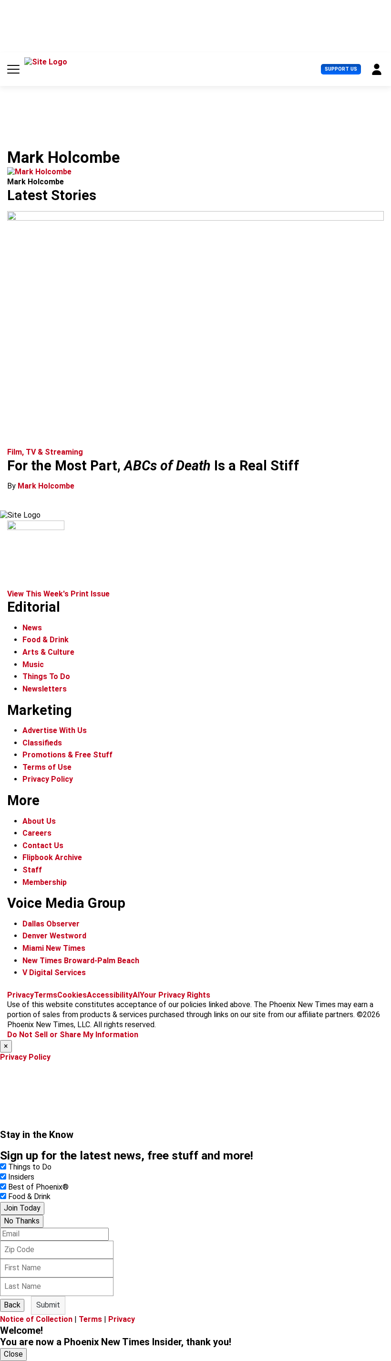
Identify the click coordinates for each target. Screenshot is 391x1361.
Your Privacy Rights (175, 994)
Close (13, 1354)
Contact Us (42, 845)
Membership (44, 882)
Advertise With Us (54, 730)
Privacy (20, 994)
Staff (32, 869)
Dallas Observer (51, 923)
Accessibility (110, 994)
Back (12, 1304)
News (32, 627)
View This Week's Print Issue (58, 593)
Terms (45, 994)
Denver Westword (54, 935)
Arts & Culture (48, 652)
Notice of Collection (36, 1319)
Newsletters (44, 688)
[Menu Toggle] (13, 69)
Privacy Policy (47, 779)
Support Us (341, 69)
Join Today (22, 1207)
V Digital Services (54, 972)
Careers (36, 833)
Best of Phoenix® (38, 1186)
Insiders (21, 1176)
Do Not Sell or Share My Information (72, 1034)
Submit (48, 1304)
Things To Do (46, 676)
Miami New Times (53, 948)
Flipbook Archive (52, 857)
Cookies (72, 994)
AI (136, 994)
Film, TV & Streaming (45, 452)
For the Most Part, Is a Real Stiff (153, 465)
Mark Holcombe (46, 485)
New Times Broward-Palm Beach (80, 960)
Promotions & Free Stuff (67, 754)
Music (33, 664)
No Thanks (22, 1220)
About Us (39, 821)
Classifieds (42, 742)
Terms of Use (47, 767)
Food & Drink (45, 639)
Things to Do (29, 1166)
